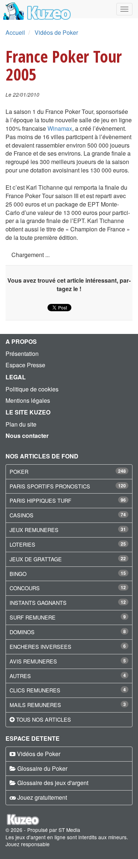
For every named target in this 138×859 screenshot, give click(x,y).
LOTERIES (22, 544)
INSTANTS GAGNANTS (38, 602)
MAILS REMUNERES (35, 705)
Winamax (59, 128)
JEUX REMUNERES (34, 529)
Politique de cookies (32, 389)
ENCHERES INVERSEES (40, 646)
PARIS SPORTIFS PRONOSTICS (50, 486)
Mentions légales (28, 400)
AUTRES (20, 676)
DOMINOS (22, 632)
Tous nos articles (43, 719)
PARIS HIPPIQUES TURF (40, 500)
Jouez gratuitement (42, 797)
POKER (19, 471)
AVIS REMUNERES (33, 661)
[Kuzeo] (36, 9)
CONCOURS (25, 588)
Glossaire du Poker (42, 768)
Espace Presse (25, 365)
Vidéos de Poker (56, 32)
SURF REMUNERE (33, 617)
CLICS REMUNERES (35, 690)
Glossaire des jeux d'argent (52, 782)
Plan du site (21, 424)
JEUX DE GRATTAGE (36, 559)
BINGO (18, 573)
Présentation (22, 353)
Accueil (15, 32)
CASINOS (21, 515)
